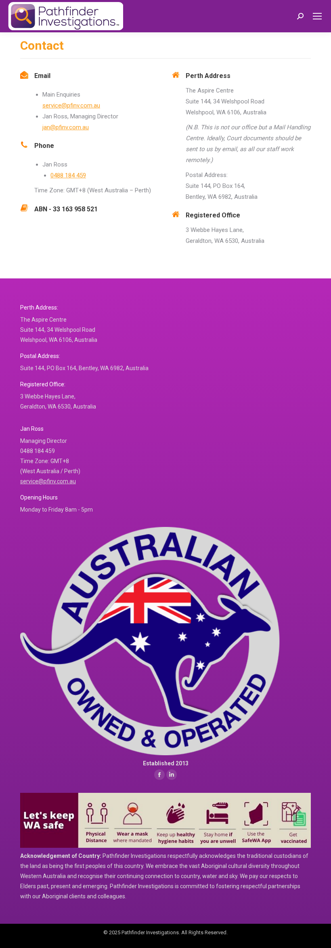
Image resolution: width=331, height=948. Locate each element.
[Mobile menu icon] (317, 16)
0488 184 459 (68, 175)
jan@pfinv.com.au (65, 127)
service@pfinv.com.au (71, 105)
